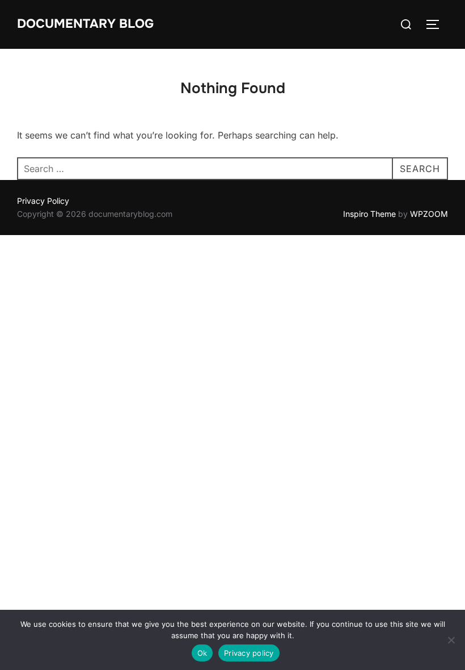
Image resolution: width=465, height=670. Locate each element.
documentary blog (85, 24)
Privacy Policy (43, 201)
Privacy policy (249, 653)
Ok (202, 653)
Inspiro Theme (369, 214)
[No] (450, 640)
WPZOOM (429, 214)
